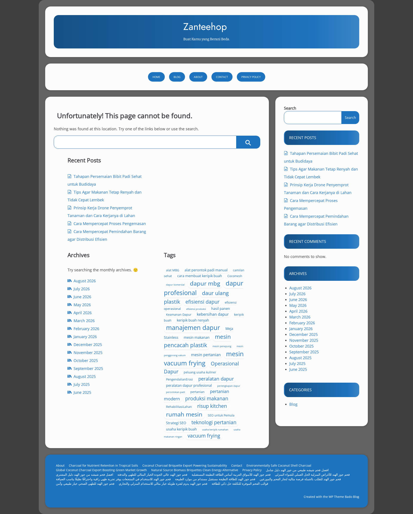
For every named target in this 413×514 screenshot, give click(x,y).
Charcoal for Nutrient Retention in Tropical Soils (103, 465)
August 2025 (85, 376)
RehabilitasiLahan (179, 407)
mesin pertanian (206, 354)
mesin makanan (197, 337)
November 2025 (88, 352)
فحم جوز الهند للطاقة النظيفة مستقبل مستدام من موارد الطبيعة (215, 479)
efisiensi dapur (202, 301)
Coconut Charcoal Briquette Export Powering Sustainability (184, 465)
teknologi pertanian (213, 422)
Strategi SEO (176, 423)
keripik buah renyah (193, 320)
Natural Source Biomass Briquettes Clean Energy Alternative (194, 470)
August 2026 (85, 280)
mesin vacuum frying (204, 358)
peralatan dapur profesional (189, 385)
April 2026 (83, 312)
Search (290, 108)
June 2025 (82, 392)
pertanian (197, 392)
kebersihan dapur (213, 314)
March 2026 (84, 320)
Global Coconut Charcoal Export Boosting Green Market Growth (101, 470)
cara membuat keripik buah (199, 275)
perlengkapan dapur (228, 385)
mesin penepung (222, 346)
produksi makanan (206, 398)
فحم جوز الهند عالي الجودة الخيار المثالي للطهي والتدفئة (152, 474)
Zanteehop (205, 27)
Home (156, 77)
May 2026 (82, 304)
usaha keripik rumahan (215, 429)
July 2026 (82, 288)
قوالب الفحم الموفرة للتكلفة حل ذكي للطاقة (240, 483)
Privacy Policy (251, 77)
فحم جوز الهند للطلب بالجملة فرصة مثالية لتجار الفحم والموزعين (300, 479)
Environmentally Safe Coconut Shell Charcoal (279, 465)
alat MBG (172, 270)
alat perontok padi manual (206, 270)
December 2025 (88, 344)
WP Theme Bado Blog (344, 497)
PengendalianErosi (179, 379)
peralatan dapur (216, 379)
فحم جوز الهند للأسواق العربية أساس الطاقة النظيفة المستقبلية (231, 474)
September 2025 (88, 368)
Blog (177, 77)
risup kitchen (212, 405)
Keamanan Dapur (178, 314)
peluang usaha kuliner (200, 372)
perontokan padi (175, 392)
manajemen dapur (193, 327)
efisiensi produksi (196, 309)
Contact (222, 77)
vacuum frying (204, 435)
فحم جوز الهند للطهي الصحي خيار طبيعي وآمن (85, 483)
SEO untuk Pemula (221, 415)
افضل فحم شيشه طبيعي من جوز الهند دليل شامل (297, 470)
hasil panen (220, 308)
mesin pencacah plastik (197, 341)
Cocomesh (234, 276)
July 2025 (82, 384)
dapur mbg (205, 283)
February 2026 (86, 328)
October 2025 (86, 360)
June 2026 (82, 296)
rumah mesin (184, 414)
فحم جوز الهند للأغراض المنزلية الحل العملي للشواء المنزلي (312, 474)
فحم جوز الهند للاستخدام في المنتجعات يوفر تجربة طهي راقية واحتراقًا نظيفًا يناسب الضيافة (113, 479)
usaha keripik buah (181, 429)
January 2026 (85, 336)
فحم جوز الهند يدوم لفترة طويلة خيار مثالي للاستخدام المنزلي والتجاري (163, 483)
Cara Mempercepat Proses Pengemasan (110, 223)
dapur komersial (175, 284)
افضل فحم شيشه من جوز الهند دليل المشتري (84, 474)
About (198, 77)
